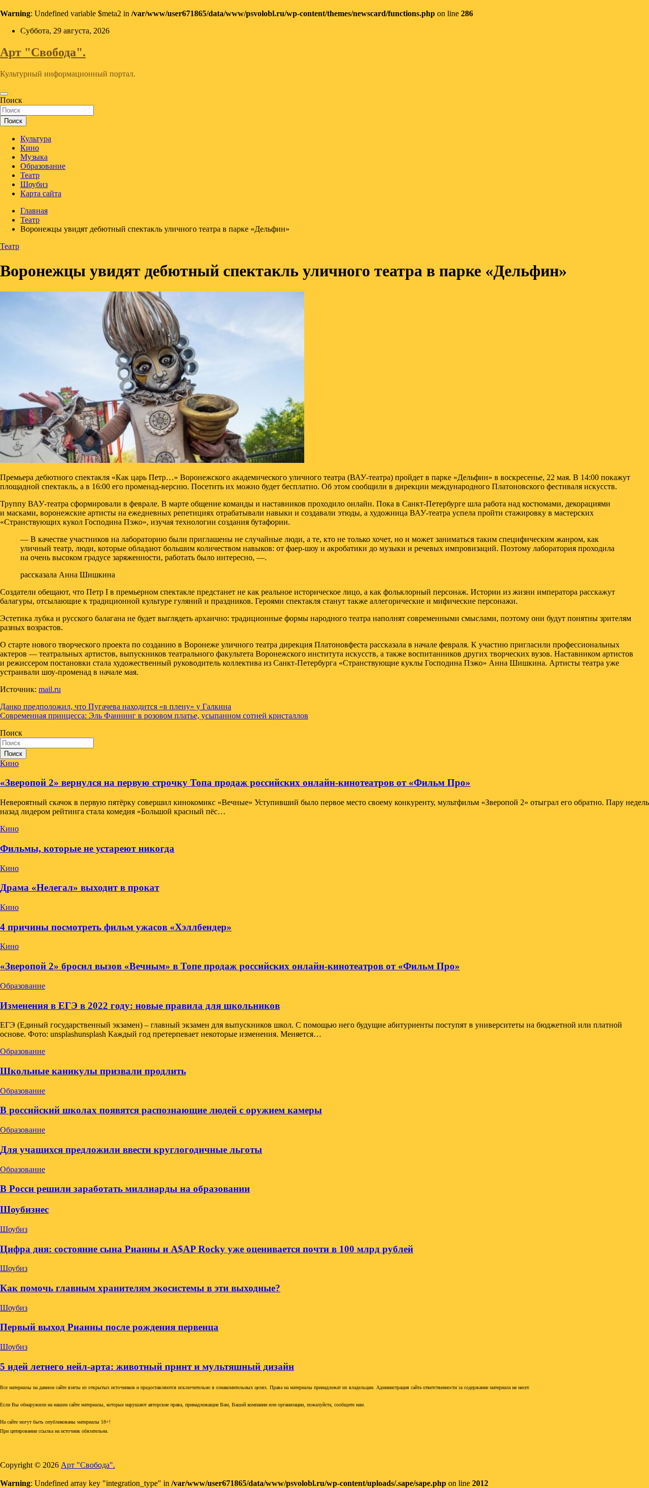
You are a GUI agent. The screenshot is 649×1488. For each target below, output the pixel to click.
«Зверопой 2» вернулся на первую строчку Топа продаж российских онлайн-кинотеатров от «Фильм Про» (235, 782)
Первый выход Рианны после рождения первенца (109, 1327)
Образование (42, 166)
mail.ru (50, 689)
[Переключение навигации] (4, 93)
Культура (35, 138)
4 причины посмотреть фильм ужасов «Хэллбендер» (116, 927)
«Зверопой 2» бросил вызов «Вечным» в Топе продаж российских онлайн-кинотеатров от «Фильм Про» (230, 966)
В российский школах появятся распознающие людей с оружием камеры (161, 1110)
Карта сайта (40, 193)
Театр (30, 175)
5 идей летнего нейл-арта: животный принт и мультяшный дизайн (147, 1366)
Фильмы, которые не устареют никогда (87, 848)
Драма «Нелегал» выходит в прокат (79, 887)
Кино (29, 147)
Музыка (34, 157)
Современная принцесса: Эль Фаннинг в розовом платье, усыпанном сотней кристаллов (154, 715)
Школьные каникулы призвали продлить (93, 1071)
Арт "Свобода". (43, 52)
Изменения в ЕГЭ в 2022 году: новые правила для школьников (140, 1005)
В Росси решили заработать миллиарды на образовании (125, 1188)
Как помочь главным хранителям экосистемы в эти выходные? (140, 1288)
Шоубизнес (24, 1209)
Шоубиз (34, 184)
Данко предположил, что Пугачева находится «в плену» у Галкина (115, 706)
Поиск (11, 100)
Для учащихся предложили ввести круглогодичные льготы (131, 1149)
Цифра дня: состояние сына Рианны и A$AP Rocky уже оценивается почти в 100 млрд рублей (206, 1249)
